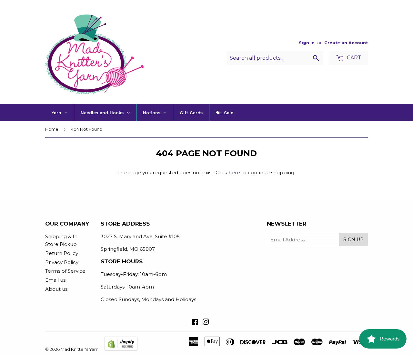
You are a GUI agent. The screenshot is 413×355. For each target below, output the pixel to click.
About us (56, 289)
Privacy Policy (61, 262)
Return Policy (61, 253)
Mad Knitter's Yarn (79, 349)
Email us (55, 280)
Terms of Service (65, 271)
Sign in (307, 42)
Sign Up (353, 239)
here (234, 172)
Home (51, 129)
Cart (353, 58)
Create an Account (346, 42)
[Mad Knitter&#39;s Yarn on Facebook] (194, 323)
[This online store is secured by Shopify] (121, 349)
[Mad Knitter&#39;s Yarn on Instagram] (206, 323)
